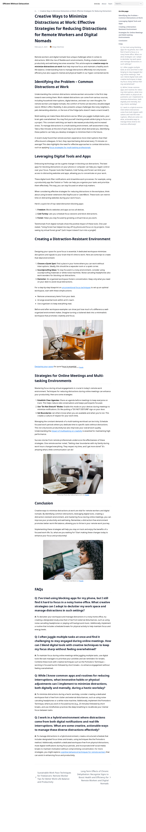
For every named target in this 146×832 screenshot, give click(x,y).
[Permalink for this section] (71, 86)
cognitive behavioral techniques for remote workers (83, 752)
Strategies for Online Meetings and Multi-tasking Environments (131, 34)
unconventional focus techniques (76, 287)
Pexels (81, 367)
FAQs (121, 44)
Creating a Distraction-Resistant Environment (128, 28)
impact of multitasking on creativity (67, 431)
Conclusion (123, 41)
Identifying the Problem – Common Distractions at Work (131, 16)
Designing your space (44, 366)
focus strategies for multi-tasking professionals (70, 147)
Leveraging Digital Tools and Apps (130, 22)
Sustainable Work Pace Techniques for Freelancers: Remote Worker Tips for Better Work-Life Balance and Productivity (54, 777)
